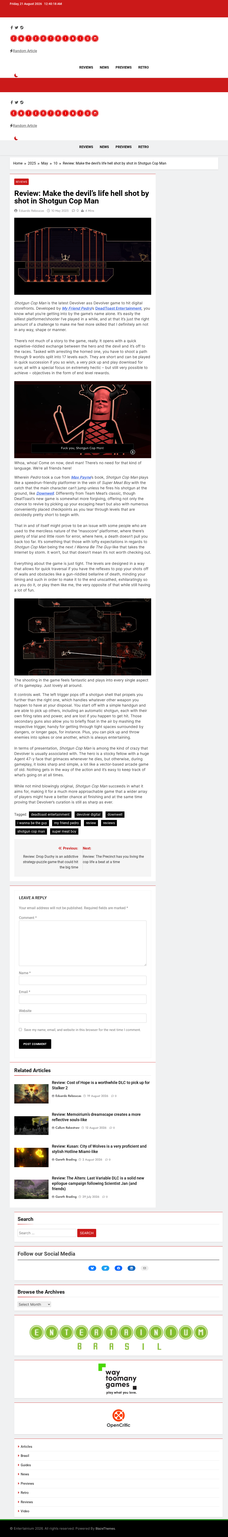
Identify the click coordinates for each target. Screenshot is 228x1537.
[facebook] (12, 28)
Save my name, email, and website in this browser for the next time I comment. (82, 1030)
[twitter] (16, 28)
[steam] (21, 28)
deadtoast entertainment (50, 814)
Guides (26, 1465)
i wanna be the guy (32, 823)
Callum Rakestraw (67, 1127)
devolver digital (88, 814)
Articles (26, 1447)
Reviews (86, 67)
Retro (143, 67)
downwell (115, 814)
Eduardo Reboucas (31, 210)
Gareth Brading (66, 1159)
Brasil (25, 1456)
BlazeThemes (105, 1528)
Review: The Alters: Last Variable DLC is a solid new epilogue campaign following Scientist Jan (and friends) (98, 1183)
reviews (109, 823)
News (104, 67)
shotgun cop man (31, 831)
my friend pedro (66, 823)
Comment (28, 918)
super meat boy (64, 831)
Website (25, 1011)
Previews (124, 67)
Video (25, 1511)
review (91, 823)
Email (24, 992)
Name (25, 973)
